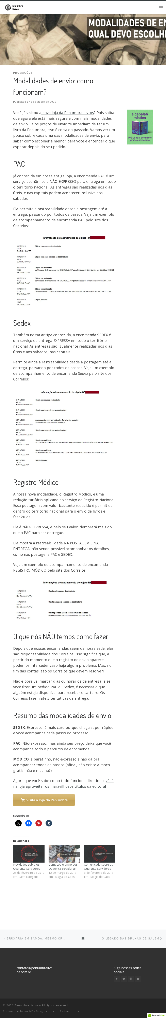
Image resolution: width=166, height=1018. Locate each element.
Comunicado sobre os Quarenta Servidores (98, 866)
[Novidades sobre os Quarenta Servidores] (29, 854)
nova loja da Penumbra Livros (67, 112)
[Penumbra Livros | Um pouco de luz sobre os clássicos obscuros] (14, 7)
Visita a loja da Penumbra (46, 800)
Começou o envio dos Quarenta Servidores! (63, 866)
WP (31, 1011)
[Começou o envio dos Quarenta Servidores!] (64, 854)
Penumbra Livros (26, 1005)
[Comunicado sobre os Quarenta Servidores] (99, 854)
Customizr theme (71, 1011)
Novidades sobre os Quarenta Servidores (26, 866)
